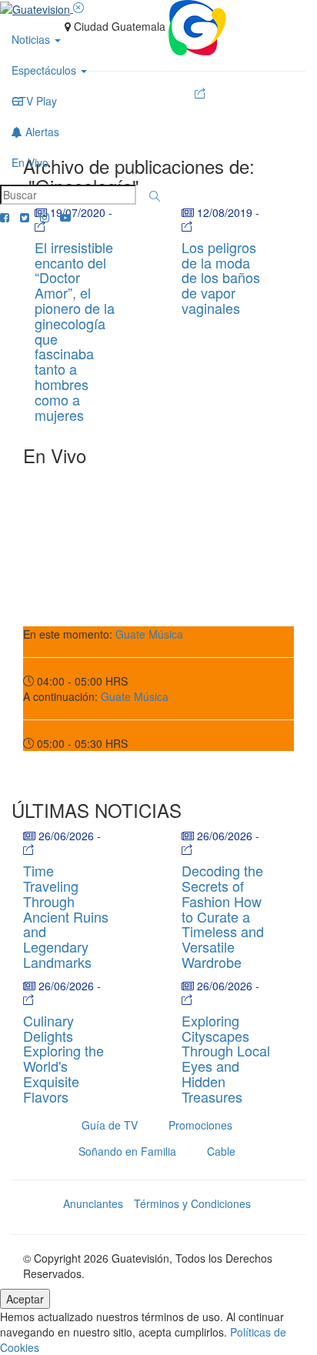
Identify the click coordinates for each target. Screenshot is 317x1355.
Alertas (40, 131)
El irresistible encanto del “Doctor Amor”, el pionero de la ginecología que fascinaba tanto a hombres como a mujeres (75, 331)
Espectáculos (45, 70)
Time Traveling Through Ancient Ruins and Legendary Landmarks (65, 916)
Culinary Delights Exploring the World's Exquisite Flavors (63, 1058)
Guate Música (149, 634)
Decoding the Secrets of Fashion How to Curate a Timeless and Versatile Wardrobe (223, 916)
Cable (221, 1151)
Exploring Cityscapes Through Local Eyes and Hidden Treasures (226, 1058)
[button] (154, 196)
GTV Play (34, 100)
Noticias (32, 39)
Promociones (200, 1125)
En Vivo (30, 162)
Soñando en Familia (127, 1151)
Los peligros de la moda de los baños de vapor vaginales (221, 277)
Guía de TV (110, 1125)
